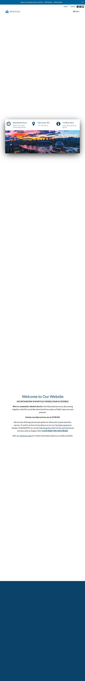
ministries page (25, 436)
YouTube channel (62, 425)
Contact (72, 6)
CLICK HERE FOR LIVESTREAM (55, 431)
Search (66, 6)
